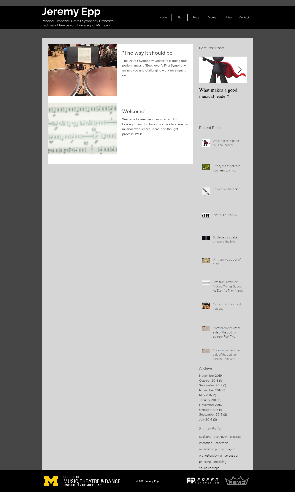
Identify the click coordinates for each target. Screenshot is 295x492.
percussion (231, 455)
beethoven (221, 436)
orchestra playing (210, 455)
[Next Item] (240, 70)
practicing (219, 461)
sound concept (209, 468)
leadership (221, 443)
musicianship (208, 449)
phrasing (205, 461)
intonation (205, 443)
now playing (227, 449)
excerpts (235, 436)
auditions (205, 436)
